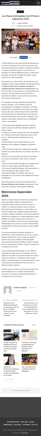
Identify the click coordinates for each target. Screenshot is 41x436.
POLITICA (34, 424)
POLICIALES (17, 424)
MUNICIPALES (8, 424)
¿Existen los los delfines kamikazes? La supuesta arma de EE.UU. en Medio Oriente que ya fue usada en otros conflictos (10, 309)
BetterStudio (25, 433)
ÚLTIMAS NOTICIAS (13, 422)
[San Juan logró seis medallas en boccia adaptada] (29, 359)
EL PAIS (31, 422)
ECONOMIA (26, 424)
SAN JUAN (20, 11)
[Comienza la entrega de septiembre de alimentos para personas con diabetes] (29, 335)
